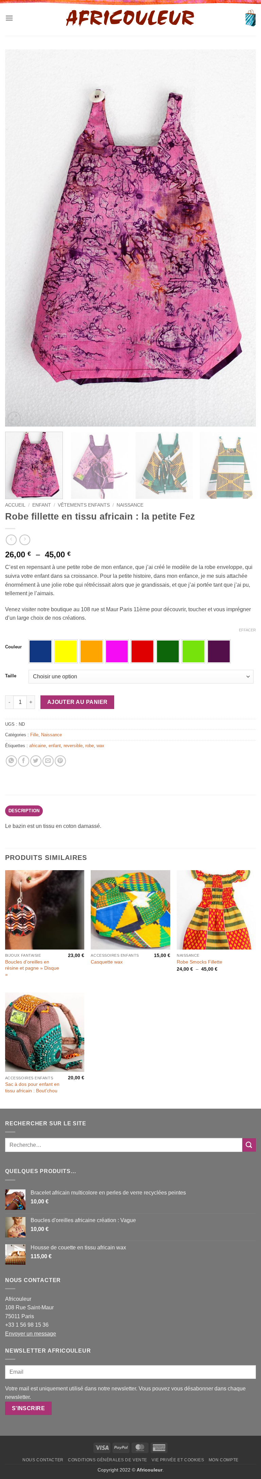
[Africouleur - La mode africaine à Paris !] (130, 18)
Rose (117, 651)
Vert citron (193, 651)
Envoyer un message (30, 1334)
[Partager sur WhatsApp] (11, 761)
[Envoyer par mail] (48, 761)
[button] (9, 18)
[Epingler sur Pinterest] (60, 761)
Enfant (41, 505)
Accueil (15, 505)
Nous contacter (43, 1460)
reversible (73, 745)
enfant (55, 745)
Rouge (142, 651)
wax (100, 745)
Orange (91, 651)
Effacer (247, 630)
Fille (34, 734)
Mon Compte (224, 1460)
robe (89, 745)
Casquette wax (107, 962)
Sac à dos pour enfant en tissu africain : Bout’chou (32, 1087)
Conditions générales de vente (107, 1460)
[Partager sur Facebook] (23, 761)
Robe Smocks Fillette (199, 962)
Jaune (66, 651)
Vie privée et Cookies (178, 1460)
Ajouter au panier (77, 702)
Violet (219, 651)
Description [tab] (24, 810)
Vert (168, 651)
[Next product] (11, 540)
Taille (10, 676)
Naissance (130, 505)
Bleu (40, 651)
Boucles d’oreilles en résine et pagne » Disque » (32, 968)
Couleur (13, 647)
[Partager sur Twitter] (35, 761)
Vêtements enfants (84, 505)
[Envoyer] (249, 1145)
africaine (37, 745)
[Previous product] (24, 540)
